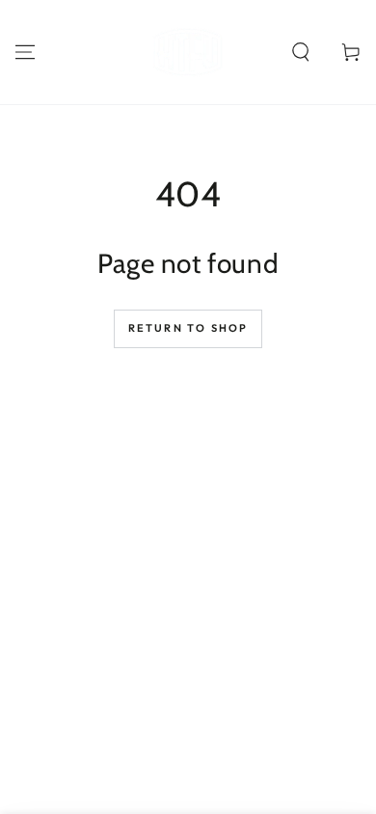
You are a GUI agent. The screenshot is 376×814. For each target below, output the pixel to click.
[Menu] (25, 52)
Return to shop (188, 328)
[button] (301, 52)
